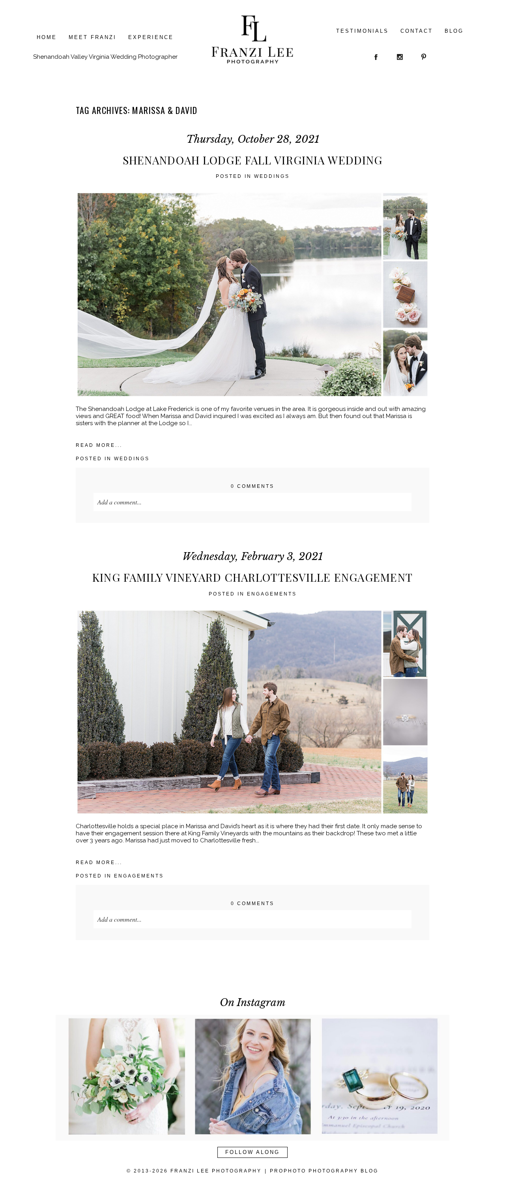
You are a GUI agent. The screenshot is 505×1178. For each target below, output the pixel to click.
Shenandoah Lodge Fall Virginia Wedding (253, 160)
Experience (151, 37)
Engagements (272, 594)
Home (47, 37)
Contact (416, 31)
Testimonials (362, 31)
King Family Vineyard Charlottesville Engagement (252, 577)
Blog (454, 31)
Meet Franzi (92, 37)
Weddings (272, 176)
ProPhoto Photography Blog (324, 1171)
